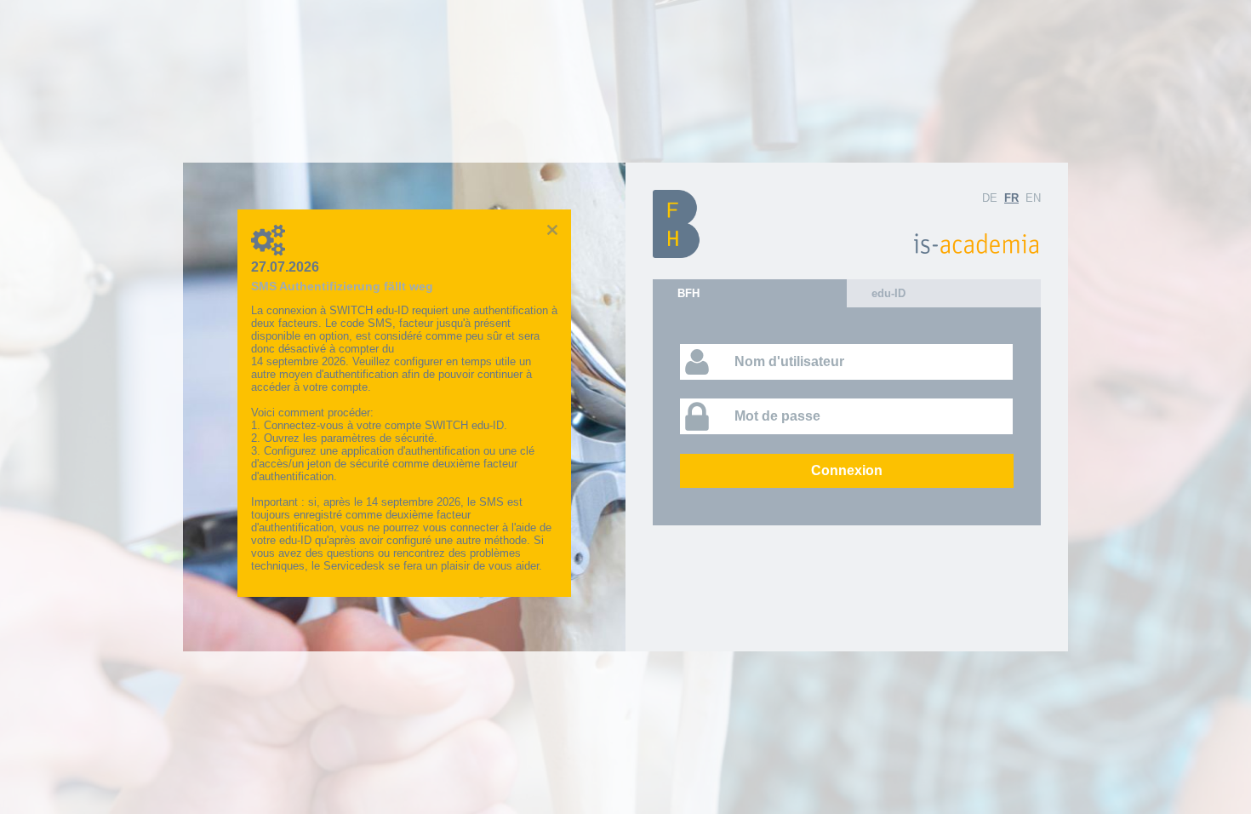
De (989, 198)
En (1033, 198)
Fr (1011, 198)
